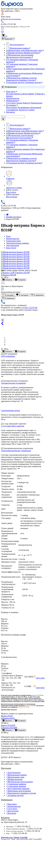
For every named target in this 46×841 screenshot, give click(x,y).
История (10, 94)
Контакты (10, 112)
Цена (8, 236)
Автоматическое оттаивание (13, 383)
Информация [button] (12, 101)
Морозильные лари (34, 50)
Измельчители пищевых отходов (20, 80)
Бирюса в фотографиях (24, 94)
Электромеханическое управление (16, 451)
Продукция (8, 39)
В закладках (23, 295)
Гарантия (10, 178)
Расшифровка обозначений (29, 107)
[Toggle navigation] (3, 87)
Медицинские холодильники (19, 57)
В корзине (21, 351)
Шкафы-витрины (31, 53)
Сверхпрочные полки (10, 410)
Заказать (8, 351)
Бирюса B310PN (8, 725)
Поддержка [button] (11, 105)
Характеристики (13, 241)
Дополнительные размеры (17, 243)
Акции (19, 103)
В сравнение (38, 295)
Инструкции (11, 107)
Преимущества (12, 98)
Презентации (36, 103)
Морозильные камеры (19, 48)
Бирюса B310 (7, 716)
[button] (11, 19)
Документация (12, 245)
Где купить (11, 103)
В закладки (9, 295)
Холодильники (16, 44)
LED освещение (8, 356)
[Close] (2, 320)
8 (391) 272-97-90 (29, 308)
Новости (26, 103)
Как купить (11, 192)
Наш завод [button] (11, 91)
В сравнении (9, 298)
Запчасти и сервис (27, 110)
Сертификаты (12, 110)
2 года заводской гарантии (12, 426)
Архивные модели (32, 82)
